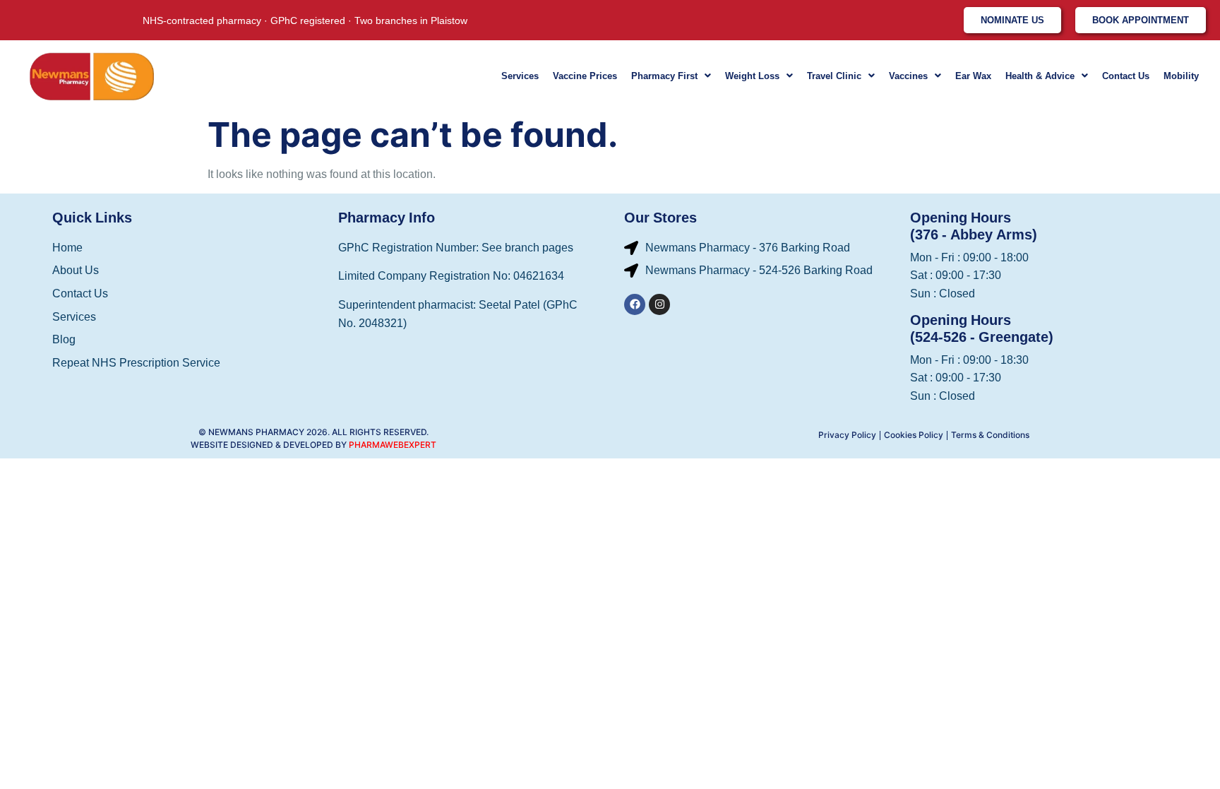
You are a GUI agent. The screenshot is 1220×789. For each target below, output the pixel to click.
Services (520, 76)
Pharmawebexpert (392, 444)
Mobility (1181, 76)
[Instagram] (659, 304)
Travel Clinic (834, 76)
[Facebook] (634, 304)
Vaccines (908, 76)
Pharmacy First (664, 76)
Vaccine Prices (585, 76)
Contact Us (1125, 76)
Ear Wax (973, 76)
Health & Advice (1040, 76)
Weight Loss (752, 76)
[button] (671, 76)
